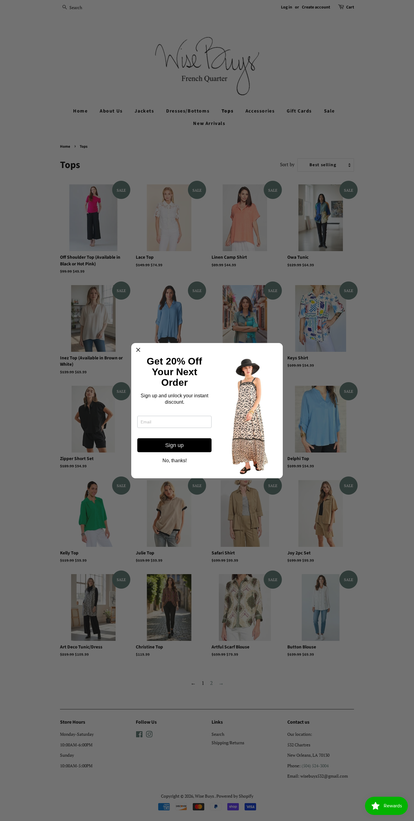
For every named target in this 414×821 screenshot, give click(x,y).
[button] (138, 350)
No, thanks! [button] (174, 460)
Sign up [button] (174, 445)
